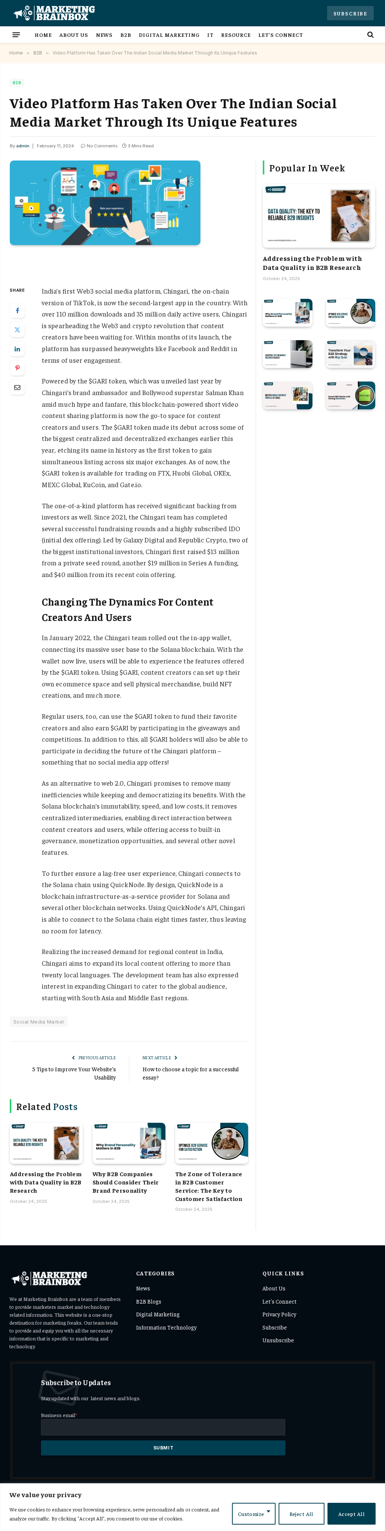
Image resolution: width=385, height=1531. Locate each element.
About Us (73, 34)
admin (22, 145)
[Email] (17, 387)
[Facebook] (17, 310)
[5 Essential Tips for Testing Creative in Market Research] (287, 354)
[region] (192, 1507)
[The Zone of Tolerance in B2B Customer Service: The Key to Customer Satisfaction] (211, 1143)
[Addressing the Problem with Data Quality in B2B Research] (46, 1143)
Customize (251, 1513)
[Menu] (16, 35)
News (104, 34)
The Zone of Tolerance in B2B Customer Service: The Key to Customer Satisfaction (209, 1186)
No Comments (102, 145)
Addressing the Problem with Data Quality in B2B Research (46, 1182)
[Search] (370, 34)
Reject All (302, 1513)
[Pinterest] (17, 368)
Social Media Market (39, 1022)
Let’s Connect (280, 34)
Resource (236, 34)
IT (210, 34)
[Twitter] (17, 329)
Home (43, 34)
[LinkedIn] (17, 348)
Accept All (351, 1513)
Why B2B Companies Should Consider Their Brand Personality (125, 1182)
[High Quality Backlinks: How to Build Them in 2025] (351, 395)
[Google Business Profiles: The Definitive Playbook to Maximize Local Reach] (287, 395)
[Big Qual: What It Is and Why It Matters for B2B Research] (351, 354)
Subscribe (350, 13)
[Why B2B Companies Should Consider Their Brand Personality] (128, 1143)
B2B (125, 34)
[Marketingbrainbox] (53, 13)
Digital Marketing (169, 34)
